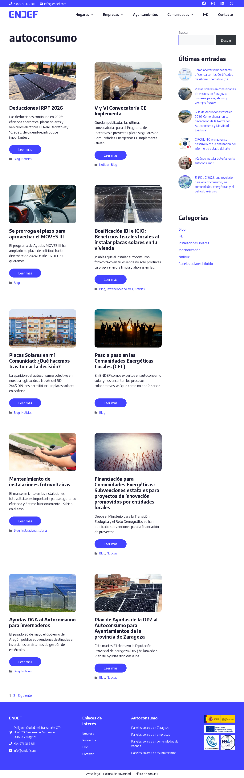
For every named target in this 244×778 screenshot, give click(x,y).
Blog (17, 159)
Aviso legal (93, 774)
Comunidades (178, 14)
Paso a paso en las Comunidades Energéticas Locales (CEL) (124, 360)
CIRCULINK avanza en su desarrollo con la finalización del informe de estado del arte (215, 144)
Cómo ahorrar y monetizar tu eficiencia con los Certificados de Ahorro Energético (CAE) (214, 74)
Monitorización (189, 250)
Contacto (225, 14)
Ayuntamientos (145, 14)
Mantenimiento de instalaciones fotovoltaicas (40, 482)
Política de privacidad (117, 774)
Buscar (183, 32)
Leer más (25, 149)
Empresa (88, 733)
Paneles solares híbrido (195, 263)
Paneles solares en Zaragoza (150, 728)
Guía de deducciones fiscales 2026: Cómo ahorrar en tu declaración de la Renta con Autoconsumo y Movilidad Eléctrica (213, 121)
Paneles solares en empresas (150, 734)
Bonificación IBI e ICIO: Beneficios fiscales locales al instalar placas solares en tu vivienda (127, 239)
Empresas (111, 14)
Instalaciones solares (120, 289)
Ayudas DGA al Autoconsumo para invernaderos (42, 622)
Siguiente (27, 695)
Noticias (26, 159)
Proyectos (89, 740)
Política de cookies (145, 774)
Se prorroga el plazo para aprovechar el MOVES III (37, 234)
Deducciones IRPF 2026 (36, 108)
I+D (206, 14)
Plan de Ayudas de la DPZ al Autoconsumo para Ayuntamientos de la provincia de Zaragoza (126, 628)
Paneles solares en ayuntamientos (153, 753)
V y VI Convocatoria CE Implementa (121, 111)
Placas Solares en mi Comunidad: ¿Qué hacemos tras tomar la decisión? (39, 360)
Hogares (82, 14)
